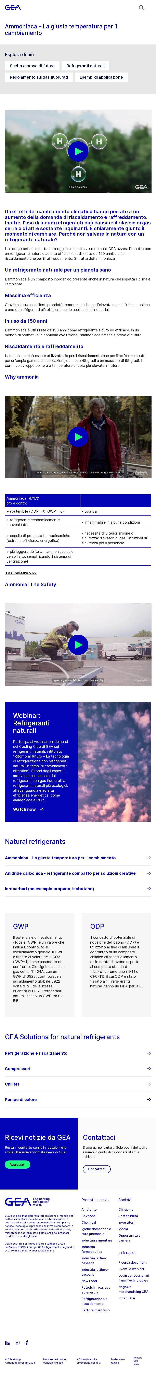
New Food (89, 1281)
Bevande (88, 1216)
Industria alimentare (96, 1240)
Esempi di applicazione (101, 77)
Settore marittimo (95, 1310)
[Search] (141, 7)
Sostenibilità (128, 1216)
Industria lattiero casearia (94, 1260)
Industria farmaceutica (91, 1249)
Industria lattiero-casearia (95, 1272)
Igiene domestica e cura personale (96, 1231)
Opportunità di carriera (129, 1237)
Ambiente (89, 1209)
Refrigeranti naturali (85, 65)
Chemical (88, 1222)
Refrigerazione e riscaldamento (94, 1301)
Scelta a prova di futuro (32, 65)
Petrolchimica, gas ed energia (95, 1289)
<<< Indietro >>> (21, 573)
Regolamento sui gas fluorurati (39, 77)
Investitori (126, 1222)
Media (123, 1229)
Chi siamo (125, 1209)
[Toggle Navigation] (149, 7)
